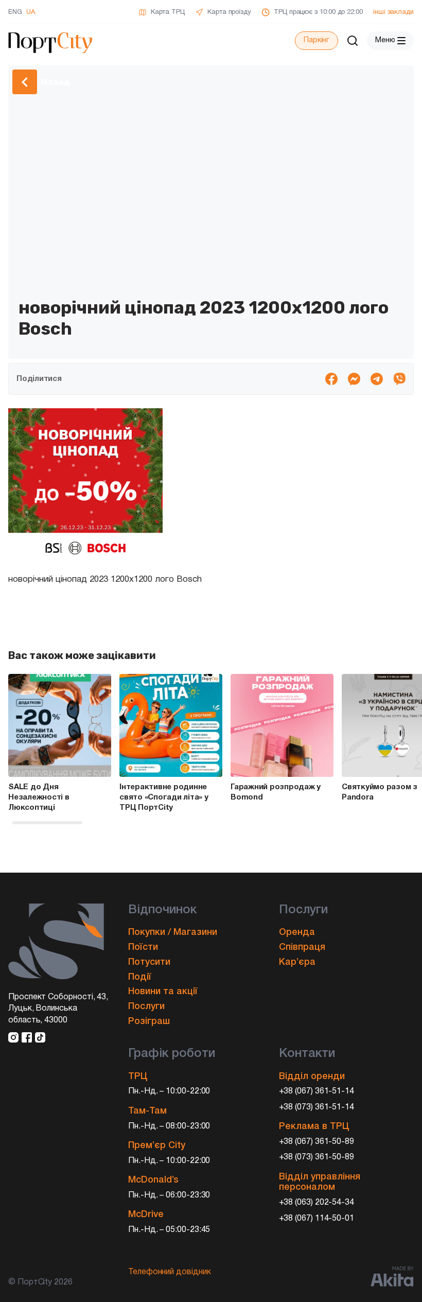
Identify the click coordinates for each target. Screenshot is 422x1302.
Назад (55, 82)
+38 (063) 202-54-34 (317, 1202)
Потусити (149, 962)
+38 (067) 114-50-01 (317, 1218)
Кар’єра (297, 962)
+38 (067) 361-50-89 (317, 1141)
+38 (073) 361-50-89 (317, 1157)
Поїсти (143, 947)
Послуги (146, 1006)
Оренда (297, 932)
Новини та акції (163, 991)
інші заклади (393, 12)
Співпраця (302, 947)
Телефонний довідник (169, 1272)
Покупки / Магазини (172, 932)
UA (30, 12)
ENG (15, 12)
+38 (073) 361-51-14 (317, 1107)
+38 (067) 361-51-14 (317, 1091)
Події (139, 977)
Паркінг (316, 40)
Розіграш (149, 1021)
